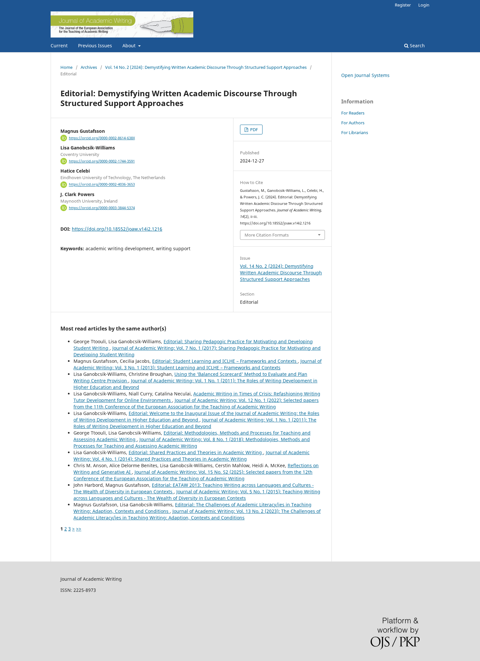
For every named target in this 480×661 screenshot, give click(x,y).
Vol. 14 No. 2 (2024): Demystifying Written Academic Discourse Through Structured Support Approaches (206, 67)
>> (78, 529)
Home (66, 67)
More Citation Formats (267, 235)
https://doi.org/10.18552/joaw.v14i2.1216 (117, 229)
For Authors (352, 123)
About (129, 45)
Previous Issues (95, 45)
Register (403, 5)
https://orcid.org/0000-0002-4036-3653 (102, 184)
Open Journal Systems (365, 75)
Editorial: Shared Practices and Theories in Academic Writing (196, 452)
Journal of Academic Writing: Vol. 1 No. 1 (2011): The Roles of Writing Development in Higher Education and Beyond (194, 423)
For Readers (352, 113)
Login (423, 5)
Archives (89, 67)
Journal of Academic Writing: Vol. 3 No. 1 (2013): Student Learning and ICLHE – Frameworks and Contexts (197, 364)
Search (416, 45)
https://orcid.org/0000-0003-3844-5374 (102, 208)
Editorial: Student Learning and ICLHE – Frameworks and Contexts (225, 361)
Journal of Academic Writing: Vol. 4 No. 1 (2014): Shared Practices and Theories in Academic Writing (191, 455)
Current (59, 45)
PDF (253, 129)
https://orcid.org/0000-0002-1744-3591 (102, 161)
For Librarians (354, 132)
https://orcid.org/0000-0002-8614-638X (102, 138)
